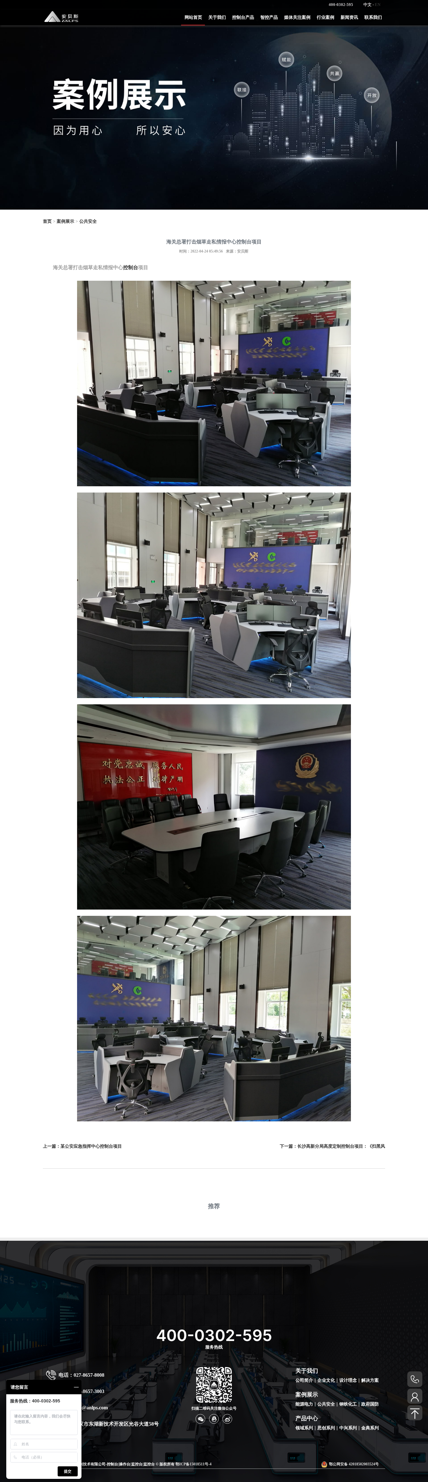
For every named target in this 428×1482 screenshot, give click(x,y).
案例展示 (65, 221)
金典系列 (370, 1428)
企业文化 (326, 1380)
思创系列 (326, 1428)
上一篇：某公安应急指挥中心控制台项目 (82, 1146)
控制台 (130, 267)
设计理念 (348, 1380)
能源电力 (304, 1404)
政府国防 (370, 1404)
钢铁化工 (348, 1404)
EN (377, 4)
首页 (47, 221)
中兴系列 (348, 1428)
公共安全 (88, 221)
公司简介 (304, 1380)
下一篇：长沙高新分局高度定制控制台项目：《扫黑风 (332, 1146)
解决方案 (370, 1380)
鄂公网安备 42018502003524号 (354, 1464)
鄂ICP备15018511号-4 (193, 1464)
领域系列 (304, 1428)
